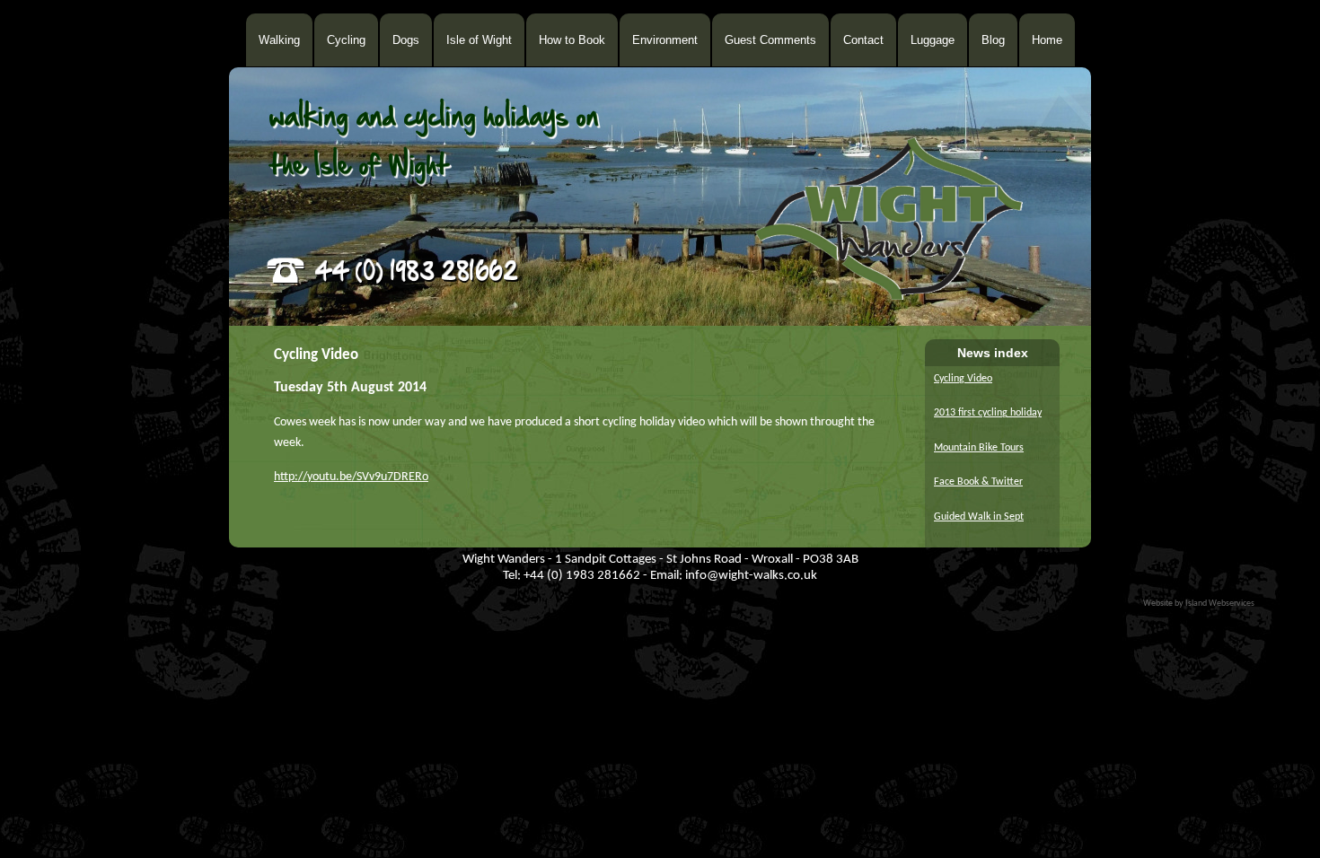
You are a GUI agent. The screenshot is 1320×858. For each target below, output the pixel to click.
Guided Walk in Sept (979, 517)
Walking (279, 40)
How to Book (572, 40)
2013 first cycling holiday (988, 412)
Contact (863, 40)
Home (1047, 40)
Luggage (933, 40)
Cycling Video (963, 378)
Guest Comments (770, 40)
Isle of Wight (479, 40)
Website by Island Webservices (1198, 603)
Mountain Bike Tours (979, 447)
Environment (665, 40)
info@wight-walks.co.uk (751, 575)
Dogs (405, 40)
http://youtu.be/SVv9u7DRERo (351, 477)
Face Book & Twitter (978, 482)
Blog (993, 40)
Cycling (346, 40)
